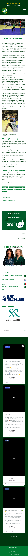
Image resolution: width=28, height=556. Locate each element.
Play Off (16, 189)
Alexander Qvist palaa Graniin (8, 279)
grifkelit (10, 480)
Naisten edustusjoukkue (13, 5)
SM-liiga (4, 191)
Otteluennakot (22, 238)
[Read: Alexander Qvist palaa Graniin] (24, 280)
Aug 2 (14, 527)
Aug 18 (16, 431)
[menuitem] (14, 3)
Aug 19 (16, 378)
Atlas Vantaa (5, 189)
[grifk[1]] (4, 10)
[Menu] (24, 9)
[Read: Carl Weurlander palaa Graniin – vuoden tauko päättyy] (24, 283)
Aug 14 (14, 480)
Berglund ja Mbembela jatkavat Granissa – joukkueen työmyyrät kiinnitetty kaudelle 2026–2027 (11, 288)
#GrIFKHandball (12, 187)
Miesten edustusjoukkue (13, 3)
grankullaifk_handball (12, 378)
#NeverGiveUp (21, 187)
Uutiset (24, 233)
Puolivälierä (22, 189)
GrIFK (11, 189)
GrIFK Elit (11, 478)
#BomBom (5, 187)
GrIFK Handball (12, 377)
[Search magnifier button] (25, 330)
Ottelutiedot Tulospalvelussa (8, 200)
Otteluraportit (22, 236)
